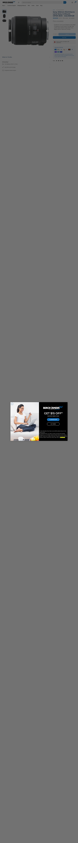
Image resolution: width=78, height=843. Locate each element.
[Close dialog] (12, 404)
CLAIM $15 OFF (53, 419)
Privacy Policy (62, 437)
